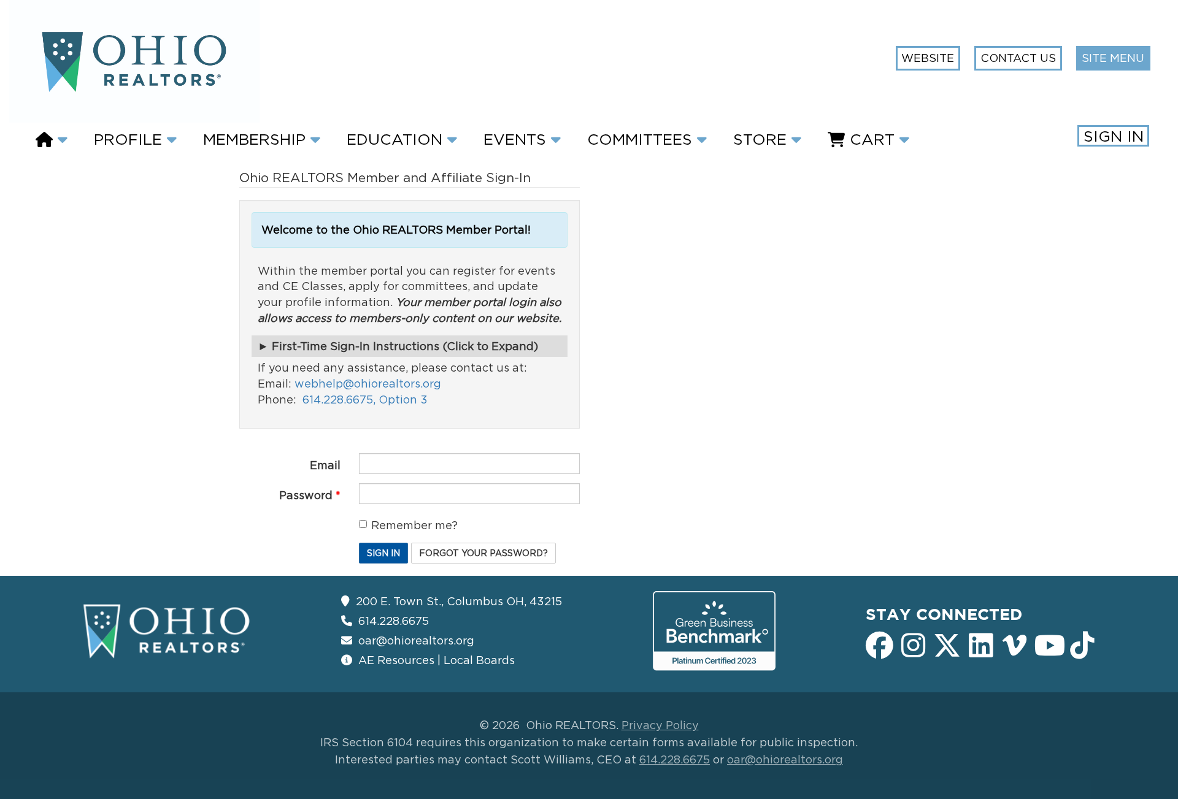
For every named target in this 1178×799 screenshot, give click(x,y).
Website (927, 58)
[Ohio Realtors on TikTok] (1082, 644)
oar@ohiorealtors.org (416, 640)
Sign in (1114, 136)
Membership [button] (256, 139)
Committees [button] (642, 139)
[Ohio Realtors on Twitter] (947, 644)
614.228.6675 (393, 621)
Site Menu (1113, 58)
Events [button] (517, 139)
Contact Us (1018, 58)
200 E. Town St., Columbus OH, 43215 (459, 601)
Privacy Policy (660, 725)
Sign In (383, 552)
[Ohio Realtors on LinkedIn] (981, 644)
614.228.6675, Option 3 (365, 399)
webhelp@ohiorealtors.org (367, 383)
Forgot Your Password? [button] (483, 552)
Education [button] (397, 139)
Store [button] (762, 139)
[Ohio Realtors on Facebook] (879, 644)
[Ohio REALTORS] (166, 630)
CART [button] (872, 139)
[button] (54, 139)
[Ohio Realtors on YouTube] (1048, 644)
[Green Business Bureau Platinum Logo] (714, 630)
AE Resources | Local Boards (436, 660)
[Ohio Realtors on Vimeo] (1014, 644)
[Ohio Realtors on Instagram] (913, 644)
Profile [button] (130, 139)
